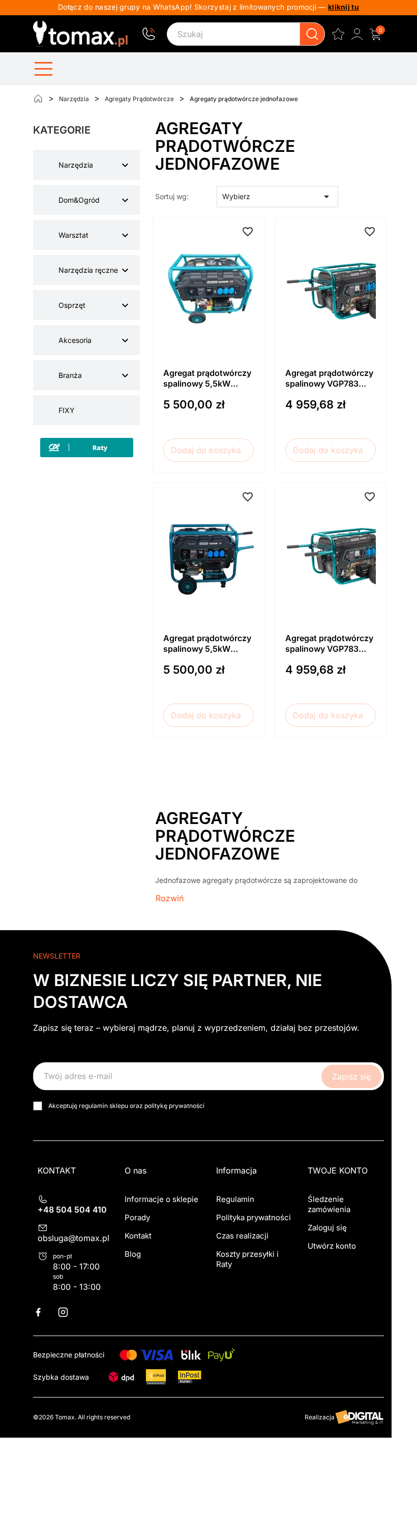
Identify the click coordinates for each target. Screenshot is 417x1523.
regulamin (93, 1105)
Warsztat (73, 235)
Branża (70, 375)
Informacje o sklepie (161, 1199)
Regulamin (235, 1199)
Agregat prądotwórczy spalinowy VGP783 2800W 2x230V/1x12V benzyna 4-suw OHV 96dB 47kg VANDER (330, 379)
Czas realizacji (242, 1236)
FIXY (66, 410)
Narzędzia (75, 165)
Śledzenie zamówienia (329, 1204)
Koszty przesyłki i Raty (247, 1259)
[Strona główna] (38, 99)
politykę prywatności (174, 1105)
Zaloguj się (327, 1227)
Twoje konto (338, 1170)
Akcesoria (75, 340)
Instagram (69, 1312)
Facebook (44, 1312)
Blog (133, 1254)
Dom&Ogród (79, 200)
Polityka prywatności (253, 1217)
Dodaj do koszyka (206, 450)
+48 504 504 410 (72, 1209)
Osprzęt (71, 305)
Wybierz (277, 197)
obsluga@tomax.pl (73, 1238)
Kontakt (138, 1236)
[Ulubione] (338, 34)
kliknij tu (343, 7)
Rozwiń (170, 898)
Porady (137, 1217)
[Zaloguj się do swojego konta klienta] (357, 34)
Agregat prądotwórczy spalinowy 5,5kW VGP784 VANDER (207, 379)
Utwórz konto (332, 1246)
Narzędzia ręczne (88, 270)
